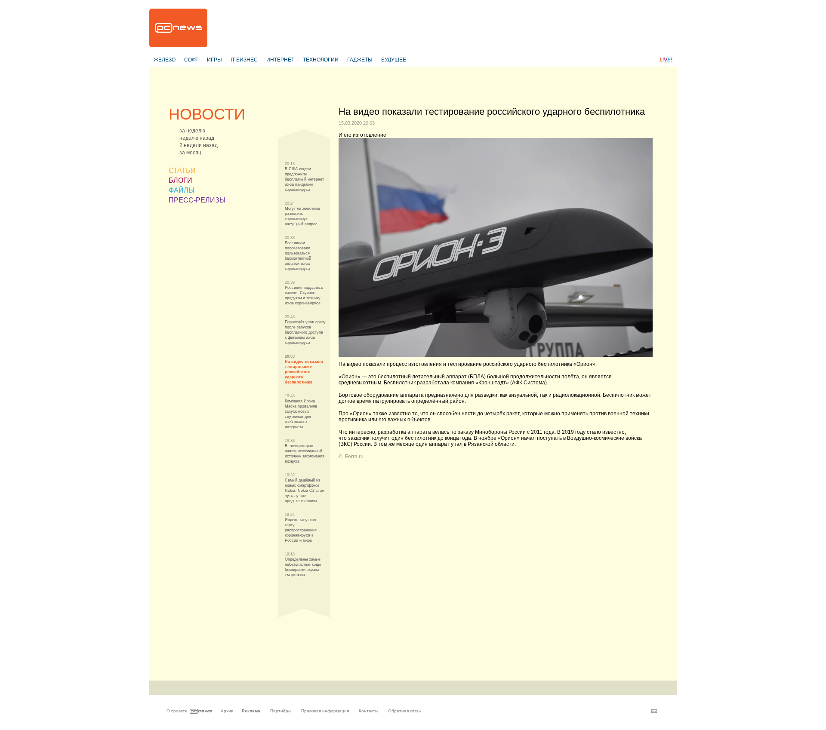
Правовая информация (325, 711)
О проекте (177, 711)
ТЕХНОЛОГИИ (321, 60)
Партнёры (280, 711)
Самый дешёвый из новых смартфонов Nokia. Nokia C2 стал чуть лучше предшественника (304, 490)
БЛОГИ (180, 180)
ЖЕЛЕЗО (165, 60)
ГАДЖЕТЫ (360, 60)
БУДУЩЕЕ (393, 60)
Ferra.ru (354, 457)
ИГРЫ (214, 60)
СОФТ (191, 60)
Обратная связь (404, 711)
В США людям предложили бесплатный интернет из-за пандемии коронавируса (304, 179)
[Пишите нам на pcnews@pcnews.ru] (654, 711)
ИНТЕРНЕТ (280, 60)
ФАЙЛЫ (181, 190)
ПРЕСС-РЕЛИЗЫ (197, 200)
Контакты (368, 711)
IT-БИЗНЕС (244, 60)
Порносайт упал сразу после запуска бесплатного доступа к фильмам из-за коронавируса (305, 332)
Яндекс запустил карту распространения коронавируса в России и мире (301, 530)
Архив (227, 711)
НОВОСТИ (207, 114)
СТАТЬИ (182, 170)
